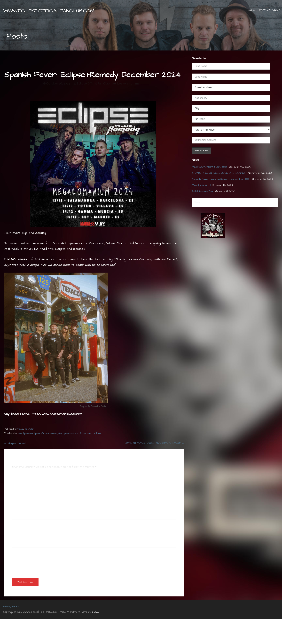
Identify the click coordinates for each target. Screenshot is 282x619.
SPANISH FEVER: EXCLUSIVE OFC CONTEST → (154, 443)
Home (251, 10)
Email (16, 545)
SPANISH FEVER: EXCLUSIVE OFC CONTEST (219, 173)
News (19, 428)
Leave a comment (129, 83)
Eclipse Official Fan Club (93, 83)
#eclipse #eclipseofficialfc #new (37, 433)
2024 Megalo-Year (203, 191)
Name (16, 527)
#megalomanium (90, 433)
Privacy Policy (269, 10)
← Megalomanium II (15, 443)
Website (16, 562)
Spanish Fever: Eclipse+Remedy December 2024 (221, 179)
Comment (18, 475)
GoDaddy (96, 612)
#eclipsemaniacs (68, 433)
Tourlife (28, 428)
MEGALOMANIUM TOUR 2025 (210, 167)
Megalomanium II (201, 185)
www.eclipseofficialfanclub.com (48, 11)
